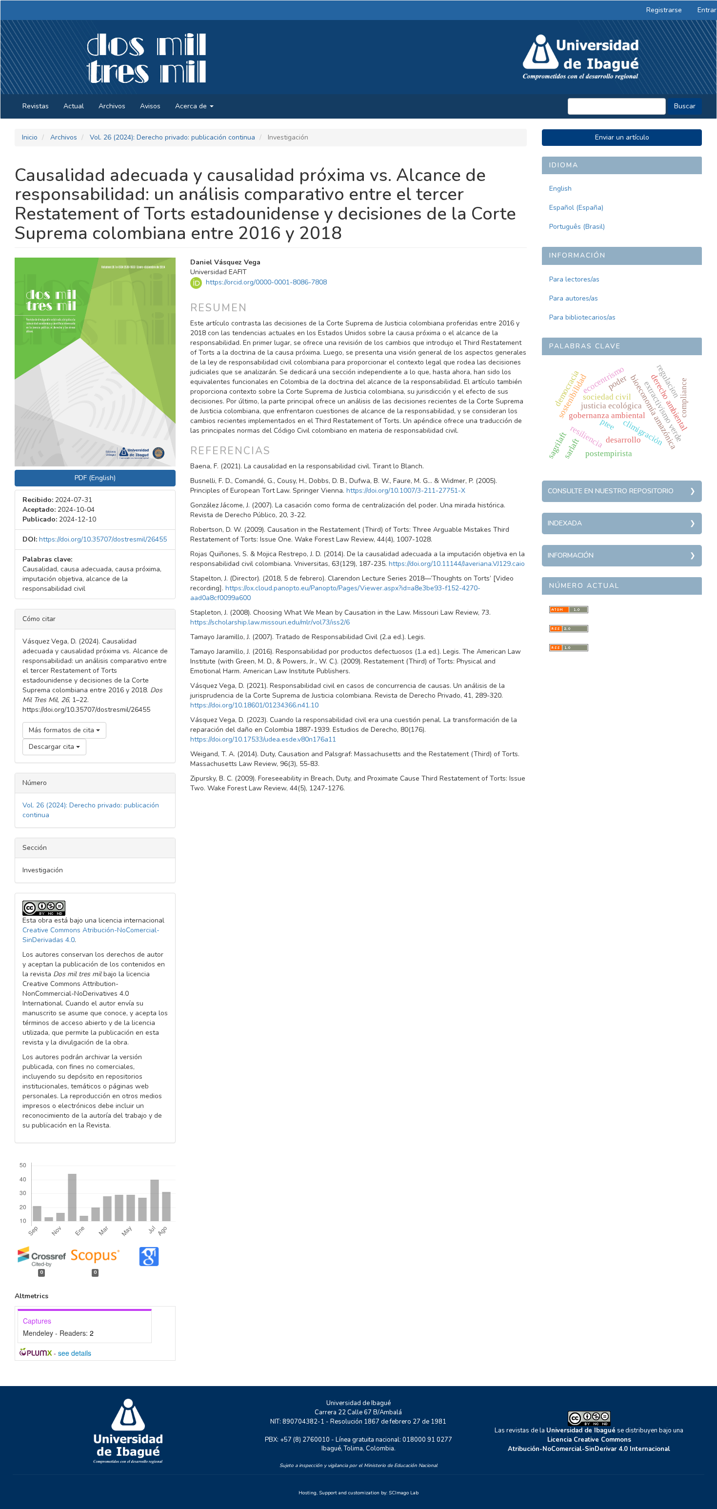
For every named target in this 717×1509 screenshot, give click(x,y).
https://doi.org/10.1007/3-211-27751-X (405, 490)
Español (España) (576, 207)
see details (74, 1353)
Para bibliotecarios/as (582, 317)
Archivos (112, 106)
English (560, 188)
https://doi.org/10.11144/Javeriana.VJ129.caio (457, 563)
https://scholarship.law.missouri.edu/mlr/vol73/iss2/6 (270, 622)
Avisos (150, 106)
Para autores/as (573, 298)
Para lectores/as (574, 279)
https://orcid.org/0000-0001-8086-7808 (266, 282)
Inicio (30, 137)
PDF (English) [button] (95, 478)
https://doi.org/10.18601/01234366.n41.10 (254, 705)
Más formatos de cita (62, 730)
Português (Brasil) (577, 226)
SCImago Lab (403, 1492)
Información (571, 555)
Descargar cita (52, 746)
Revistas (35, 106)
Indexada (565, 523)
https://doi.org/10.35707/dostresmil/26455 (103, 539)
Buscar (685, 106)
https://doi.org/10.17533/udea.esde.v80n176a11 (263, 739)
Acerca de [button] (192, 106)
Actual (73, 106)
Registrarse (664, 10)
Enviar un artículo (622, 137)
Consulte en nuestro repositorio (611, 491)
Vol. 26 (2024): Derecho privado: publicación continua (172, 137)
